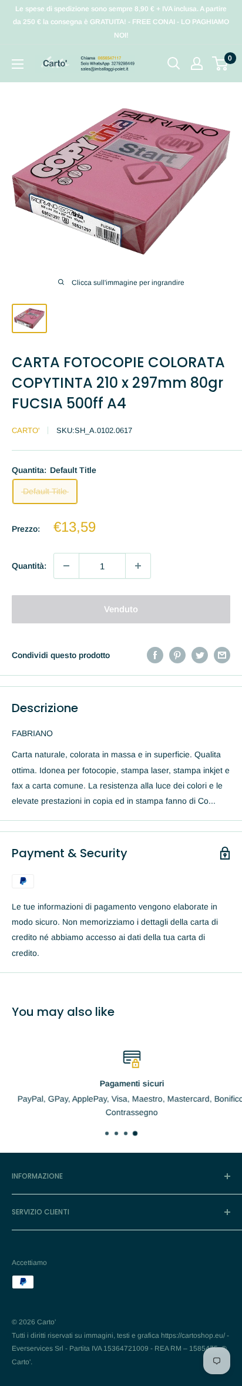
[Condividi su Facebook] (155, 655)
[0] (220, 63)
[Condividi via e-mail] (222, 655)
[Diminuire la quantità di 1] (66, 565)
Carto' (25, 430)
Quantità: (29, 565)
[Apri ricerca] (173, 63)
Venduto (121, 609)
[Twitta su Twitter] (199, 655)
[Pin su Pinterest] (177, 655)
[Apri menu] (17, 64)
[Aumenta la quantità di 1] (138, 565)
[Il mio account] (197, 63)
